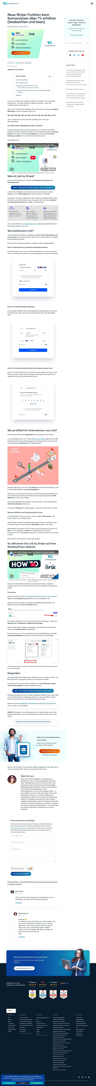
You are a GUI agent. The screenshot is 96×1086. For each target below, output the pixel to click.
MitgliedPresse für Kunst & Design (60, 1058)
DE (11, 1010)
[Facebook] (82, 1077)
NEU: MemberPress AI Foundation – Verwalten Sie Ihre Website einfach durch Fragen (75, 104)
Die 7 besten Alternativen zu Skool (75, 89)
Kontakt (9, 1031)
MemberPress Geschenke (41, 1025)
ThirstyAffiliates (79, 1035)
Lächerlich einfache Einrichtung (26, 1025)
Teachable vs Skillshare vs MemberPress (61, 1025)
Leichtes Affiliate (79, 1031)
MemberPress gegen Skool (58, 1019)
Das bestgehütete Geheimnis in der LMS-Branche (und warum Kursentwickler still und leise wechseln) (76, 82)
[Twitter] (79, 1077)
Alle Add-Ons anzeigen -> (41, 1035)
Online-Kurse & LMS (24, 1017)
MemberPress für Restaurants (59, 1031)
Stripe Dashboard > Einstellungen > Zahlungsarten (41, 596)
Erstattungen (51, 1080)
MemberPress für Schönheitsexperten (61, 1033)
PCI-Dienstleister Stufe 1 (29, 224)
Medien (9, 1021)
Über (9, 1017)
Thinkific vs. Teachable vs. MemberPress (61, 1023)
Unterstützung (79, 1017)
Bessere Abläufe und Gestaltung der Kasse (28, 87)
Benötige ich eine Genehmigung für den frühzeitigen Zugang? (33, 721)
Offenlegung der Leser (12, 66)
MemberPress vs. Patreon (58, 1027)
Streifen (38, 1031)
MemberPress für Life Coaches (59, 1041)
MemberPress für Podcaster (58, 1037)
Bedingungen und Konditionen (63, 1080)
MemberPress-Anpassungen (82, 1025)
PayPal (37, 1029)
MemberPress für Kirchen (58, 1056)
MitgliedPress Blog (12, 1029)
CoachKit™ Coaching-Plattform (26, 1019)
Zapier (37, 1033)
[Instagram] (85, 1077)
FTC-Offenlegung (76, 1080)
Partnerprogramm (12, 1025)
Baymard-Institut (39, 439)
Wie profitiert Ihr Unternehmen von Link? (27, 85)
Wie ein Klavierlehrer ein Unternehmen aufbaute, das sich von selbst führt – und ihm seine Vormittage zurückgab (76, 96)
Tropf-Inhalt (22, 1027)
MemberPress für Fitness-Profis (59, 1035)
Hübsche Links (79, 1033)
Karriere (10, 1019)
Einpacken (18, 95)
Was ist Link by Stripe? (22, 80)
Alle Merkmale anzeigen (49, 755)
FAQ (77, 1027)
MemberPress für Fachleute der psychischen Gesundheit (62, 1067)
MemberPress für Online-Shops (59, 1064)
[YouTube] (89, 1077)
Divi (37, 1019)
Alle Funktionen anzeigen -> (25, 1033)
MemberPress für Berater (58, 1054)
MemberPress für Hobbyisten (59, 1060)
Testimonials (10, 1023)
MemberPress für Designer (58, 1062)
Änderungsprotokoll (80, 1029)
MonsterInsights (39, 1027)
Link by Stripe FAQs (48, 703)
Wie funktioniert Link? (21, 83)
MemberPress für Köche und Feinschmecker (62, 1029)
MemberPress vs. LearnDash (59, 1021)
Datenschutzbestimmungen (18, 828)
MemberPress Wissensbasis (28, 703)
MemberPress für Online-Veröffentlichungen (62, 1039)
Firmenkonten (22, 1031)
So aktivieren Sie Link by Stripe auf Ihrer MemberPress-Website (33, 90)
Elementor (38, 1021)
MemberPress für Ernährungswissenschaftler (62, 1050)
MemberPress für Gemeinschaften (60, 1052)
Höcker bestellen (23, 1029)
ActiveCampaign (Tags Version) (42, 1017)
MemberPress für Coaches (58, 1048)
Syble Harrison (24, 26)
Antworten (18, 903)
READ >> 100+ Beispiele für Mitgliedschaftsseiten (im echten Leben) (33, 690)
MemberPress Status (80, 1021)
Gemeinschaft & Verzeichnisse (26, 1021)
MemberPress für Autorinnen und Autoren (61, 1043)
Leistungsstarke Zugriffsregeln (26, 1023)
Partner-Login (11, 1027)
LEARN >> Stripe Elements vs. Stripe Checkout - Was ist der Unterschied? (33, 187)
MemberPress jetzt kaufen (48, 751)
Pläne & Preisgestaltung (81, 1023)
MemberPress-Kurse (40, 1023)
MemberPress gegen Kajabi (58, 1017)
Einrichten (20, 92)
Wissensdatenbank (80, 1019)
